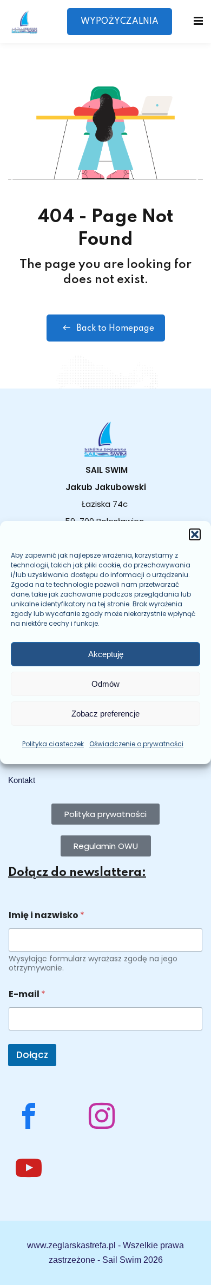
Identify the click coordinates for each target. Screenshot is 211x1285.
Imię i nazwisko (46, 915)
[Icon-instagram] (102, 1116)
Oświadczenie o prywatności (136, 743)
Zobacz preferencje (105, 713)
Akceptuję (105, 654)
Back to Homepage (115, 328)
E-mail (27, 994)
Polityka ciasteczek (53, 743)
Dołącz (32, 1054)
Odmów (105, 683)
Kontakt (21, 780)
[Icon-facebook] (29, 1116)
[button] (194, 534)
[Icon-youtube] (29, 1168)
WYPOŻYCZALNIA (120, 21)
